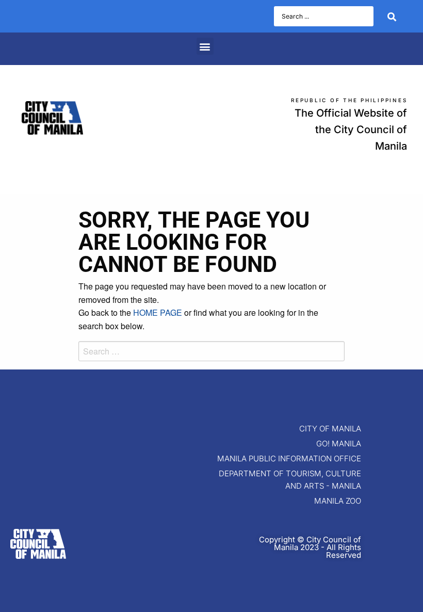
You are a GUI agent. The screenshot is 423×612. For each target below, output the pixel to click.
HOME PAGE (157, 312)
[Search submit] (392, 16)
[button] (205, 46)
